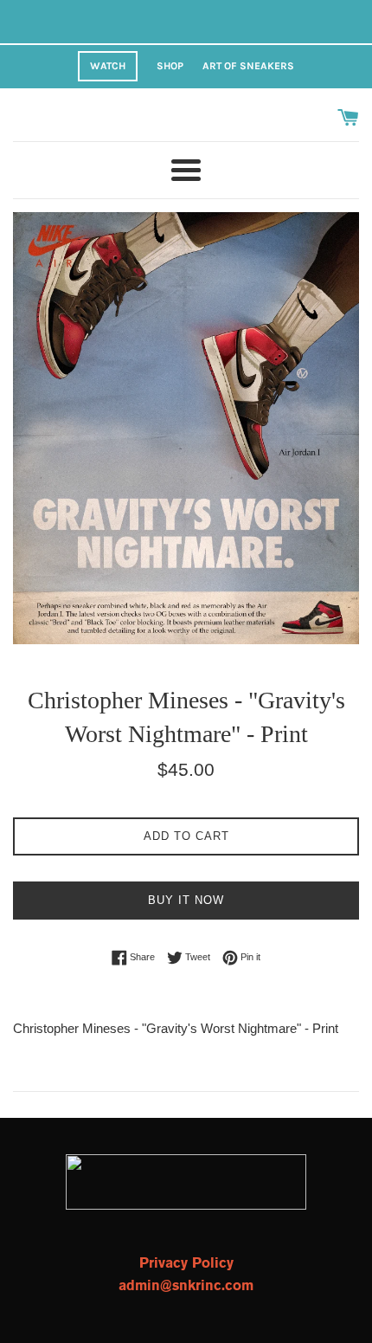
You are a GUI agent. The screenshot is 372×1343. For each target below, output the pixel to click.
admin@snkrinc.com (186, 1286)
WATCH (107, 66)
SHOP (170, 66)
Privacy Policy (186, 1263)
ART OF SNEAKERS (248, 66)
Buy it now (186, 900)
